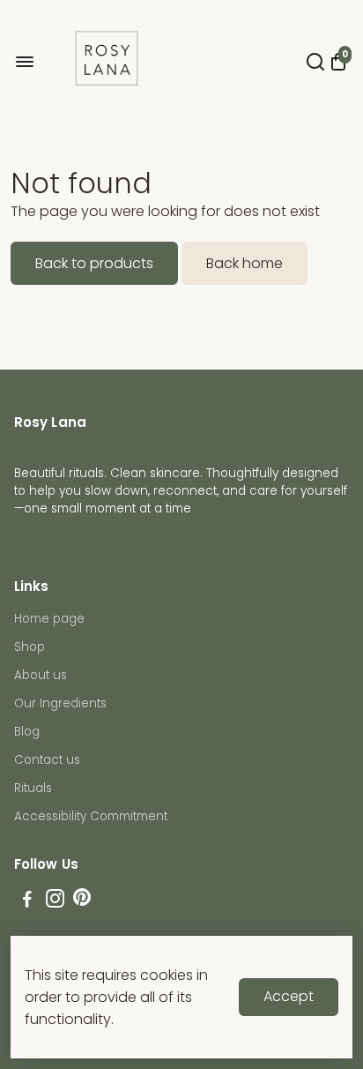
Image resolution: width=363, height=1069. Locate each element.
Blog (27, 731)
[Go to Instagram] (55, 901)
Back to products (94, 263)
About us (40, 675)
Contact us (47, 759)
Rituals (33, 788)
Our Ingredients (60, 703)
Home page (49, 618)
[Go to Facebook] (27, 901)
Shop (29, 647)
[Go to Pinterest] (82, 901)
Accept (288, 996)
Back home (244, 263)
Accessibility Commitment (90, 816)
